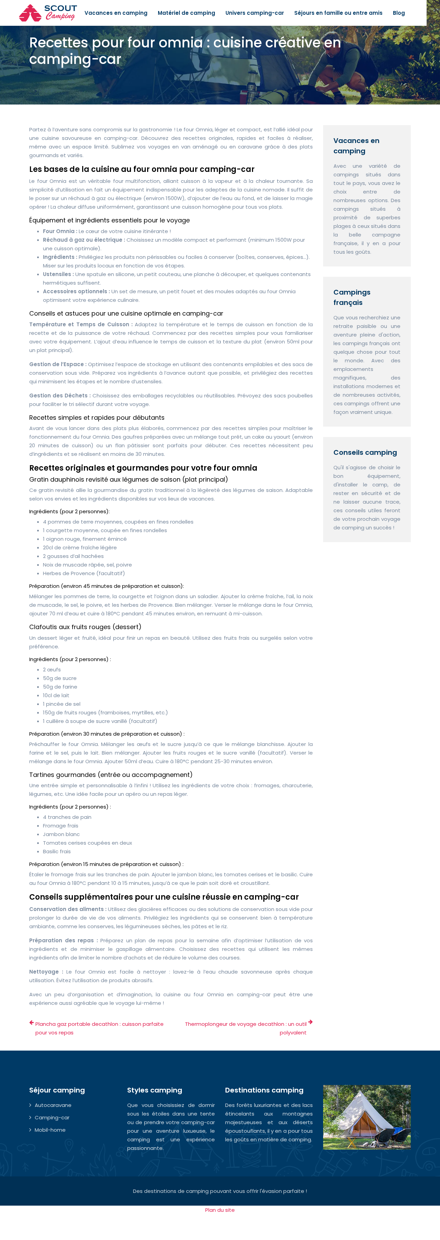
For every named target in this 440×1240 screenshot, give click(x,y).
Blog (399, 13)
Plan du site (220, 1210)
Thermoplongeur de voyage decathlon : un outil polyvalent (246, 1028)
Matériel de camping (186, 13)
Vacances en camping (116, 13)
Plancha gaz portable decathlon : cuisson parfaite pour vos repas (99, 1028)
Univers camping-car (255, 13)
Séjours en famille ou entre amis (338, 13)
